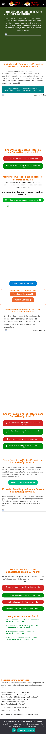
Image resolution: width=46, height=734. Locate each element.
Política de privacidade (26, 730)
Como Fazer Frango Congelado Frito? (15, 699)
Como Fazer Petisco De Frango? (13, 704)
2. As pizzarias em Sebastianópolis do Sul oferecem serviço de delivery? (22, 626)
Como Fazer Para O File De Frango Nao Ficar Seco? (19, 697)
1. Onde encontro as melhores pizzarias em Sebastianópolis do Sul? (23, 620)
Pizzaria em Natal (17, 715)
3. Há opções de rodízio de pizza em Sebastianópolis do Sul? (20, 632)
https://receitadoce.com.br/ (10, 710)
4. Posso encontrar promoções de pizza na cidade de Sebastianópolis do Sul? (23, 638)
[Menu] (3, 3)
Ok (14, 730)
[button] (23, 89)
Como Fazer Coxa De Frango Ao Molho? (15, 692)
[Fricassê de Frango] (24, 3)
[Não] (43, 726)
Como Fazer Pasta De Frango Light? (14, 694)
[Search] (42, 3)
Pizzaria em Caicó (31, 715)
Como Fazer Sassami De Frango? (13, 702)
